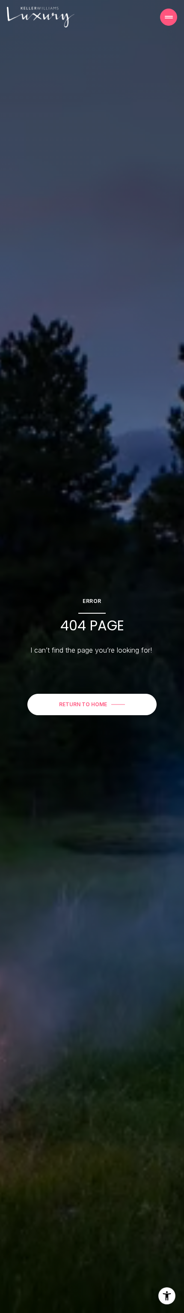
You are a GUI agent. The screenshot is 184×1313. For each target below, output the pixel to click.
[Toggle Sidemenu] (168, 17)
